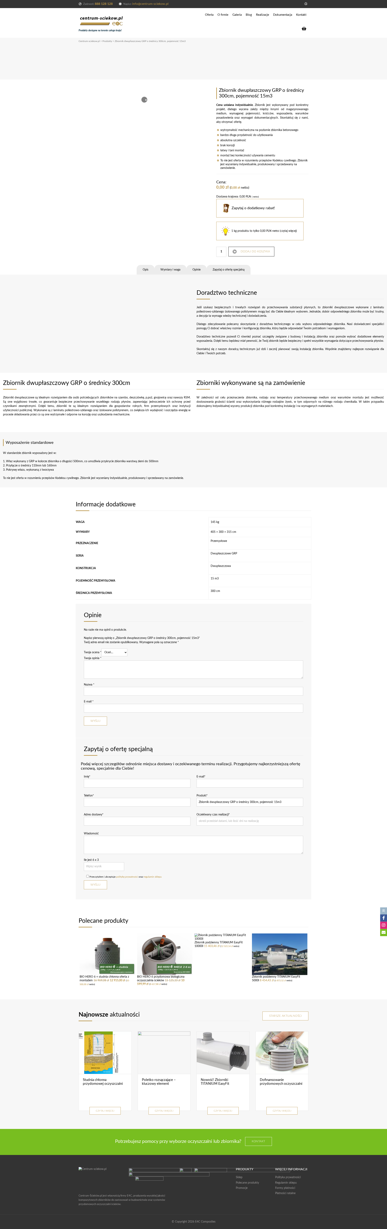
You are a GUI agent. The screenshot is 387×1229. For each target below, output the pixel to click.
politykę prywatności (127, 877)
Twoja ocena (92, 652)
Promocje (242, 1188)
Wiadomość (91, 833)
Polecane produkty (247, 1182)
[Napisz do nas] (383, 932)
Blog (249, 14)
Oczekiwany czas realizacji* (213, 814)
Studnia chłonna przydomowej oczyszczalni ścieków (103, 1083)
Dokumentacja (282, 14)
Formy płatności (285, 1188)
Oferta (209, 14)
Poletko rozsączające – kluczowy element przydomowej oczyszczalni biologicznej (162, 1085)
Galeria (237, 14)
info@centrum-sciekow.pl (150, 3)
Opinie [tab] (196, 269)
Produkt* (202, 795)
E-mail (89, 701)
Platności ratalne (285, 1193)
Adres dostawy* (93, 814)
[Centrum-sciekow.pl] (102, 20)
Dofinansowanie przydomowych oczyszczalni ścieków (281, 1083)
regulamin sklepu (153, 877)
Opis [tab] (145, 269)
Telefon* (89, 795)
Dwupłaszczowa (221, 566)
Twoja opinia (92, 658)
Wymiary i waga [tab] (170, 269)
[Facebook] (383, 918)
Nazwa (89, 684)
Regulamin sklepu (286, 1182)
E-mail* (201, 776)
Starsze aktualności (285, 1016)
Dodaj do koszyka (255, 251)
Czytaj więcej (105, 1111)
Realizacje (262, 14)
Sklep (239, 1177)
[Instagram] (383, 925)
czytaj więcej (288, 231)
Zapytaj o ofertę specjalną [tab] (228, 269)
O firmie (222, 14)
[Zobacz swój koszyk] (305, 28)
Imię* (87, 776)
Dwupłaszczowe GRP (224, 553)
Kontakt (301, 14)
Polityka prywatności (288, 1177)
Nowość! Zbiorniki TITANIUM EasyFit (215, 1081)
